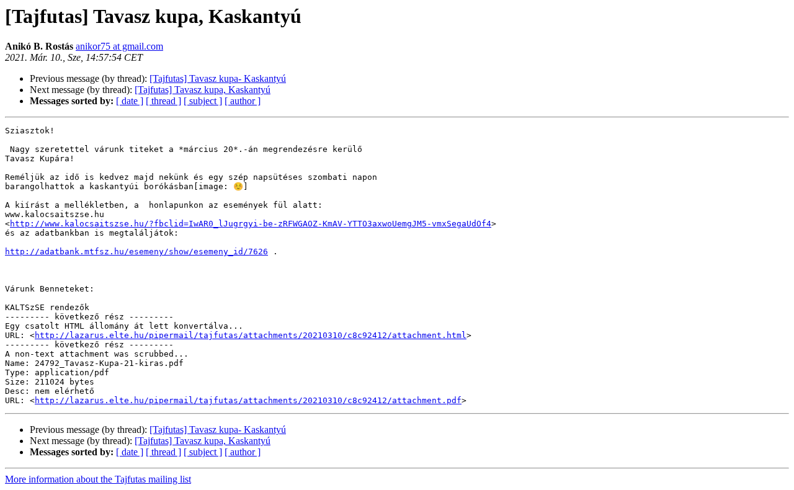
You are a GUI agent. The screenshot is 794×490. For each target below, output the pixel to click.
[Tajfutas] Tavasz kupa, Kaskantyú (202, 89)
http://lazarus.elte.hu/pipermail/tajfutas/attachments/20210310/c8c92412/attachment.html (250, 335)
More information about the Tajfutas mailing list (98, 479)
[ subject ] (203, 101)
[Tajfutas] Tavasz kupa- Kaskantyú (217, 78)
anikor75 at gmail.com (119, 46)
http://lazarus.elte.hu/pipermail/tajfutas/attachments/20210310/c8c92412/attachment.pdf (248, 400)
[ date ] (129, 101)
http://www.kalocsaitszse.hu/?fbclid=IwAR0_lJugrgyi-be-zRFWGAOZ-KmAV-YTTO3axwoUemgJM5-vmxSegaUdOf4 (250, 223)
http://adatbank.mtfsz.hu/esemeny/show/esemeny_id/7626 (136, 251)
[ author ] (243, 101)
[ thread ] (163, 101)
